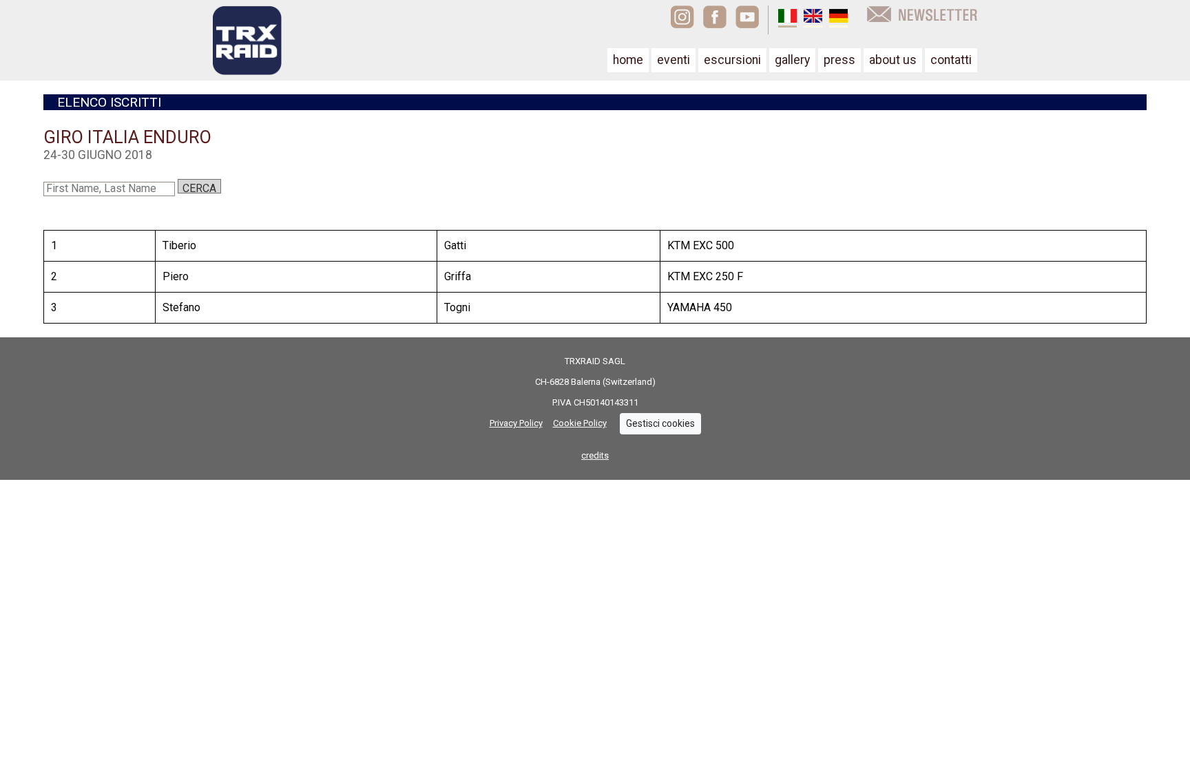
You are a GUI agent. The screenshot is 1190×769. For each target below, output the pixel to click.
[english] (813, 17)
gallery (792, 60)
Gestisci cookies (660, 423)
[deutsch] (838, 17)
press (839, 60)
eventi (673, 60)
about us (893, 60)
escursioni (732, 60)
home (628, 60)
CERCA (199, 187)
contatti (951, 60)
